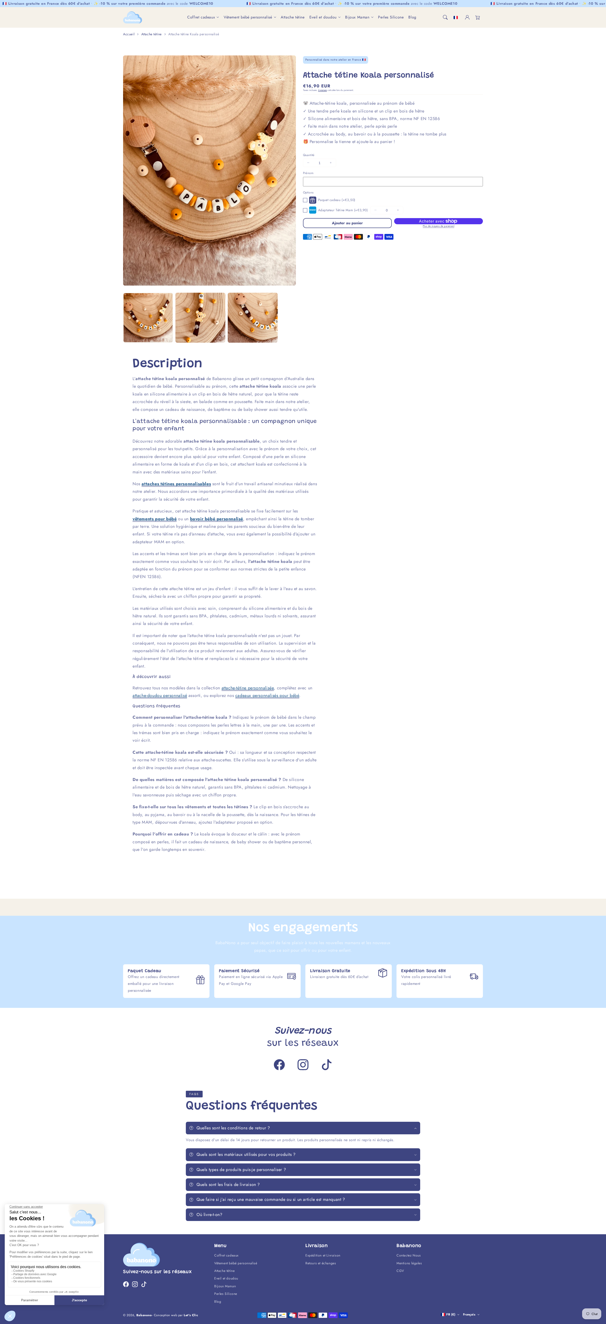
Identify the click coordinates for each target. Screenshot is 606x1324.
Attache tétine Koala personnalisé (193, 34)
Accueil (128, 34)
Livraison (322, 90)
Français (469, 1314)
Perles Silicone (225, 1293)
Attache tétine (151, 34)
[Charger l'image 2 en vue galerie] (200, 318)
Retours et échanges (320, 1263)
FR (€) (450, 1314)
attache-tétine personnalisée (248, 688)
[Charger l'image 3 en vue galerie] (253, 318)
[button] (445, 17)
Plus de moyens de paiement (438, 226)
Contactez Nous (409, 1255)
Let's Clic (191, 1315)
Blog (217, 1301)
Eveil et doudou (323, 17)
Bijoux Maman (357, 17)
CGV (400, 1270)
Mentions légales (409, 1263)
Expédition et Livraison (322, 1255)
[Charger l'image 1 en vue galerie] (148, 318)
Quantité (309, 155)
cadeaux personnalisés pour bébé (267, 695)
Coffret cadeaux (201, 17)
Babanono (144, 1315)
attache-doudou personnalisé (160, 695)
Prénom (308, 173)
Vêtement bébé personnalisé (248, 17)
